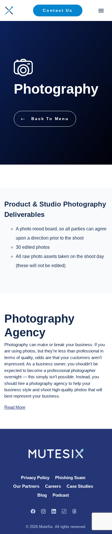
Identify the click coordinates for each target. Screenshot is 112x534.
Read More (14, 407)
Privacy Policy (35, 477)
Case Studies (80, 486)
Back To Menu (49, 118)
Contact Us (58, 10)
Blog (42, 495)
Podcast (61, 495)
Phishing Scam (70, 477)
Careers (53, 486)
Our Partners (26, 486)
